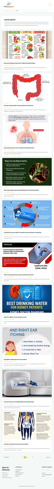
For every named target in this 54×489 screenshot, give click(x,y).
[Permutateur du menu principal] (50, 4)
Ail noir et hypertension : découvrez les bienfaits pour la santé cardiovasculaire (21, 190)
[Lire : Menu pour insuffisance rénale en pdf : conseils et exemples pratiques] (27, 44)
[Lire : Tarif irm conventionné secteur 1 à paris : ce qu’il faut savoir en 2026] (27, 256)
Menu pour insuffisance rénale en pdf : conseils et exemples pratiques (19, 63)
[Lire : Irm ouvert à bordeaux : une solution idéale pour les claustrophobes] (27, 383)
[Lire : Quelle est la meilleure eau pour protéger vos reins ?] (27, 298)
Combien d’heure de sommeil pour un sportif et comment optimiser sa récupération (22, 232)
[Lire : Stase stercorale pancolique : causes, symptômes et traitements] (27, 87)
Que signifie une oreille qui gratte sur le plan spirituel (15, 359)
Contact (17, 476)
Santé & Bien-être (19, 472)
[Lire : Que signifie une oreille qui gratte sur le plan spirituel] (27, 341)
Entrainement (18, 469)
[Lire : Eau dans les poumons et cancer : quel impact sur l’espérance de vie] (27, 129)
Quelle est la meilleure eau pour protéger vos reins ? (15, 317)
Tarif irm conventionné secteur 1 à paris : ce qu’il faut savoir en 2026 (18, 275)
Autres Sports (6, 60)
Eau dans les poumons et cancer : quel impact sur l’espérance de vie (19, 148)
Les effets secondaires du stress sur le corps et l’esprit (16, 444)
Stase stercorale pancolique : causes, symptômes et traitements (18, 105)
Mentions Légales (46, 469)
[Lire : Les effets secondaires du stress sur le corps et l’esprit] (27, 425)
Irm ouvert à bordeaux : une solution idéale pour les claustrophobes (19, 402)
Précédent (6, 457)
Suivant (48, 457)
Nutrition (17, 471)
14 (32, 457)
